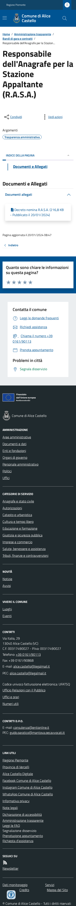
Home (6, 34)
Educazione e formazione (20, 528)
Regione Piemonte (16, 5)
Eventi (7, 615)
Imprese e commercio (17, 541)
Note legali (10, 807)
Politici (7, 471)
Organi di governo (15, 457)
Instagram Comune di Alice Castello (27, 787)
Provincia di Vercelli (16, 767)
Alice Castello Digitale (18, 773)
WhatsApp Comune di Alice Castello (28, 794)
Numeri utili (11, 703)
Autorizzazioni (12, 508)
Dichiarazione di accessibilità (22, 814)
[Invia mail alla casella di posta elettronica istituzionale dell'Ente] (31, 666)
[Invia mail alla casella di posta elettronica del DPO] (31, 727)
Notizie (7, 578)
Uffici (6, 477)
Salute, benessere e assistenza (24, 548)
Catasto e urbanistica (17, 514)
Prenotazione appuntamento (23, 835)
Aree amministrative (17, 437)
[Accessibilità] (11, 894)
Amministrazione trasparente (32, 34)
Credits (24, 889)
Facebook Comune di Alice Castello (27, 780)
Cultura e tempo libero (18, 521)
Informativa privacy (16, 800)
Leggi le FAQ (11, 825)
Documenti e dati (14, 443)
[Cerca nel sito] (63, 18)
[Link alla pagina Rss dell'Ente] (5, 862)
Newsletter (10, 868)
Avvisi (7, 585)
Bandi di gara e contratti (18, 38)
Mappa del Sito (57, 889)
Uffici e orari (11, 696)
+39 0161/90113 (28, 654)
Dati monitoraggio (15, 884)
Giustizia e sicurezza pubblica (22, 535)
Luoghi (7, 609)
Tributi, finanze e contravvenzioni (25, 555)
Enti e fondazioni (14, 450)
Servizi (49, 884)
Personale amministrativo (20, 464)
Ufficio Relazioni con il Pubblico (24, 690)
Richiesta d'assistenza (18, 840)
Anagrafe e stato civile (18, 501)
